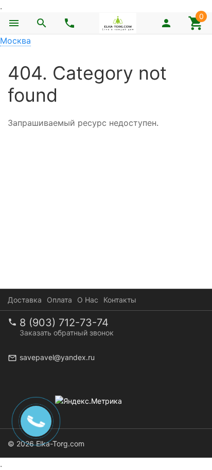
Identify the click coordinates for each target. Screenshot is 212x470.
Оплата (59, 299)
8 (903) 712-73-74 (64, 322)
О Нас (87, 299)
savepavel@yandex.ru (57, 357)
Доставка (25, 299)
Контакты (119, 299)
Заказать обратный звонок (67, 332)
